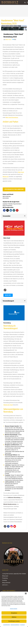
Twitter (7, 210)
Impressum (22, 624)
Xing (14, 210)
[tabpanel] (14, 27)
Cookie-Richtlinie (6, 624)
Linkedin (10, 210)
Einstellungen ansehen (14, 621)
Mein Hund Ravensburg (12, 117)
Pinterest (17, 210)
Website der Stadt (8, 405)
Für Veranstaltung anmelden (14, 189)
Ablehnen (14, 617)
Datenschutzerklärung (15, 624)
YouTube (14, 526)
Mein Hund (8, 39)
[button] (26, 593)
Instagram (11, 526)
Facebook (4, 210)
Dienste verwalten (13, 608)
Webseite (5, 290)
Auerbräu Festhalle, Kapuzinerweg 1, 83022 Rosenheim (12, 204)
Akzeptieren (14, 613)
